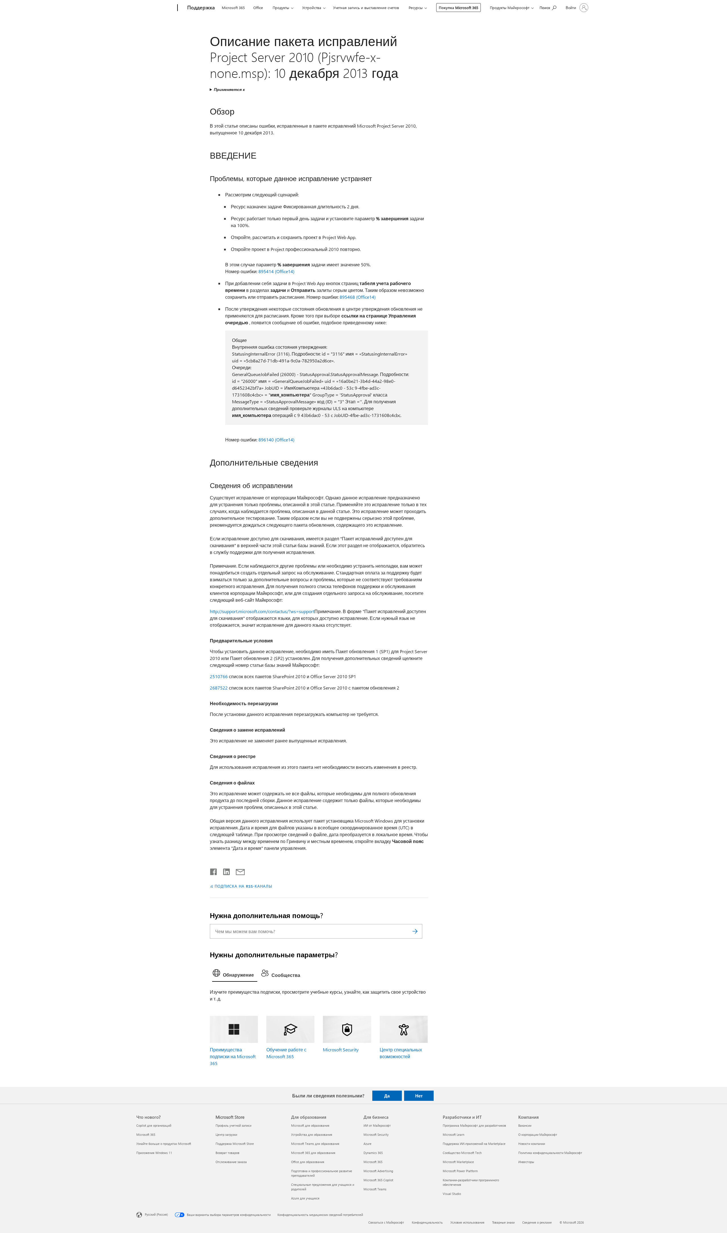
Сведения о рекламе (537, 1222)
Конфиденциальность (427, 1222)
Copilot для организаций (153, 1125)
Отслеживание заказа (231, 1162)
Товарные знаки (503, 1222)
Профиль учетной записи (233, 1125)
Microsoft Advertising (378, 1171)
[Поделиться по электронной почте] (238, 871)
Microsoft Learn (453, 1134)
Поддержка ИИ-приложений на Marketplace (474, 1143)
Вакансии (524, 1125)
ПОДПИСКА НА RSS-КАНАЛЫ (243, 886)
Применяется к (229, 89)
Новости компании (531, 1143)
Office (258, 7)
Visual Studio (452, 1194)
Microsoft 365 (233, 7)
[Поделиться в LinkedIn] (224, 871)
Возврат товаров (227, 1153)
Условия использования (467, 1222)
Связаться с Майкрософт (386, 1222)
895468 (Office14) (358, 297)
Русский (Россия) (156, 1214)
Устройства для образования (311, 1134)
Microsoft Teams (375, 1189)
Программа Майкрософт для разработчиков (474, 1125)
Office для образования (307, 1162)
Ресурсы (416, 7)
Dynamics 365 (373, 1153)
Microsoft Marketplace (458, 1162)
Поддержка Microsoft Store (235, 1143)
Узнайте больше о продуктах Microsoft (163, 1143)
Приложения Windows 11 (154, 1153)
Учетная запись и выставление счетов (366, 7)
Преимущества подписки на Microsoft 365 (233, 1056)
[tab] (234, 974)
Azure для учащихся (305, 1198)
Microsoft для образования (310, 1125)
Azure (367, 1143)
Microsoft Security (341, 1050)
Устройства (311, 7)
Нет (419, 1096)
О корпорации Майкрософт (537, 1134)
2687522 (219, 688)
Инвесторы (526, 1162)
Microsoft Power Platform (460, 1171)
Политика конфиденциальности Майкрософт (550, 1153)
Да (387, 1096)
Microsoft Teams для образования (315, 1143)
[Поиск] (415, 931)
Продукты (281, 7)
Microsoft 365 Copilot (378, 1180)
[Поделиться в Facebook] (214, 871)
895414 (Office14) (276, 271)
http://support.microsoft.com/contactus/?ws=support (262, 611)
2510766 (219, 676)
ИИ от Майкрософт (377, 1125)
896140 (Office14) (276, 440)
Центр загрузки (226, 1134)
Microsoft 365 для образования (313, 1153)
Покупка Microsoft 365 (458, 7)
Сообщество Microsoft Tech (462, 1153)
